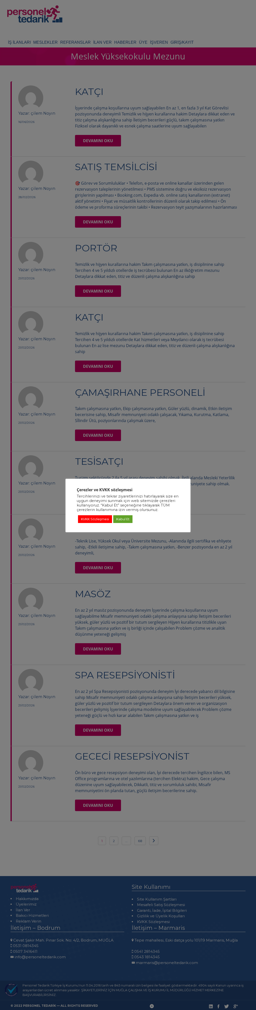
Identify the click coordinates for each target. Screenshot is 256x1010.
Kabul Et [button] (123, 519)
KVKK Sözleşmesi (95, 519)
